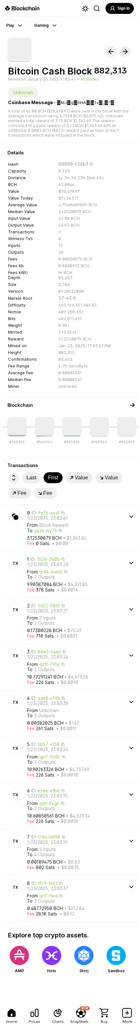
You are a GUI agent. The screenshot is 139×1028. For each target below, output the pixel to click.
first (53, 477)
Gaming (41, 25)
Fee (21, 493)
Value (81, 477)
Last (31, 477)
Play (10, 25)
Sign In (123, 8)
